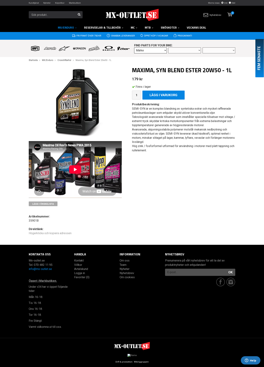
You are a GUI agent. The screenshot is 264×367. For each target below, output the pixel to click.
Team (123, 265)
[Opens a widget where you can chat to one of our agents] (250, 360)
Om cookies (127, 277)
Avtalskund (81, 269)
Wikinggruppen (141, 362)
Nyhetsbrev (215, 15)
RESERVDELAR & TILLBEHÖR (102, 27)
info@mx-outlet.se (40, 269)
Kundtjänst (34, 3)
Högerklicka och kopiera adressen (50, 233)
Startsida (33, 60)
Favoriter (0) (81, 277)
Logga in (79, 273)
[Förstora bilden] (75, 102)
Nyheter (47, 3)
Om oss (124, 260)
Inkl (226, 3)
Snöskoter (169, 27)
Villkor (78, 265)
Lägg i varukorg (163, 95)
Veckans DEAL (196, 27)
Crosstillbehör (64, 60)
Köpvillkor (59, 3)
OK (230, 272)
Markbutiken (75, 3)
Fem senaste (259, 58)
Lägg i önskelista (43, 204)
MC (133, 27)
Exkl (233, 3)
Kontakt (79, 260)
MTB (148, 27)
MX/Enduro (66, 27)
